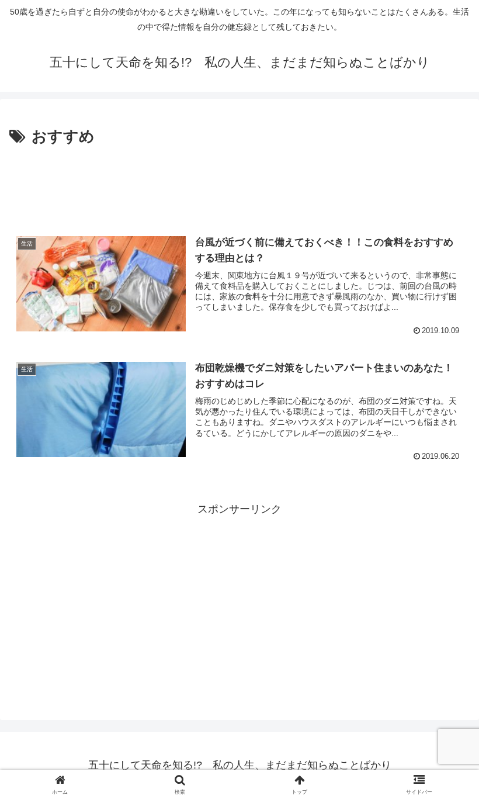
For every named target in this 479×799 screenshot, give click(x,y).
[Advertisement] (239, 182)
